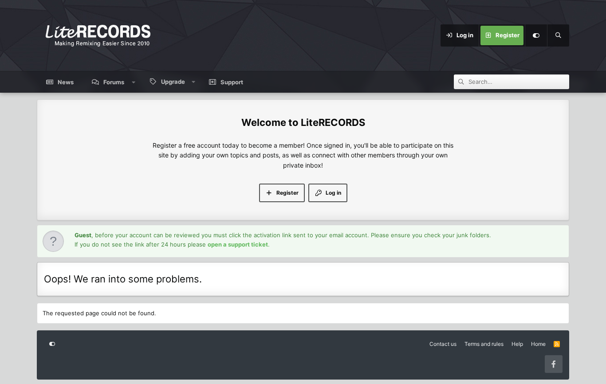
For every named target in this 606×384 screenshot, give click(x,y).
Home (538, 344)
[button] (133, 82)
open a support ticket (238, 244)
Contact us (442, 344)
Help (517, 344)
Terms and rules (484, 344)
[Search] (558, 35)
